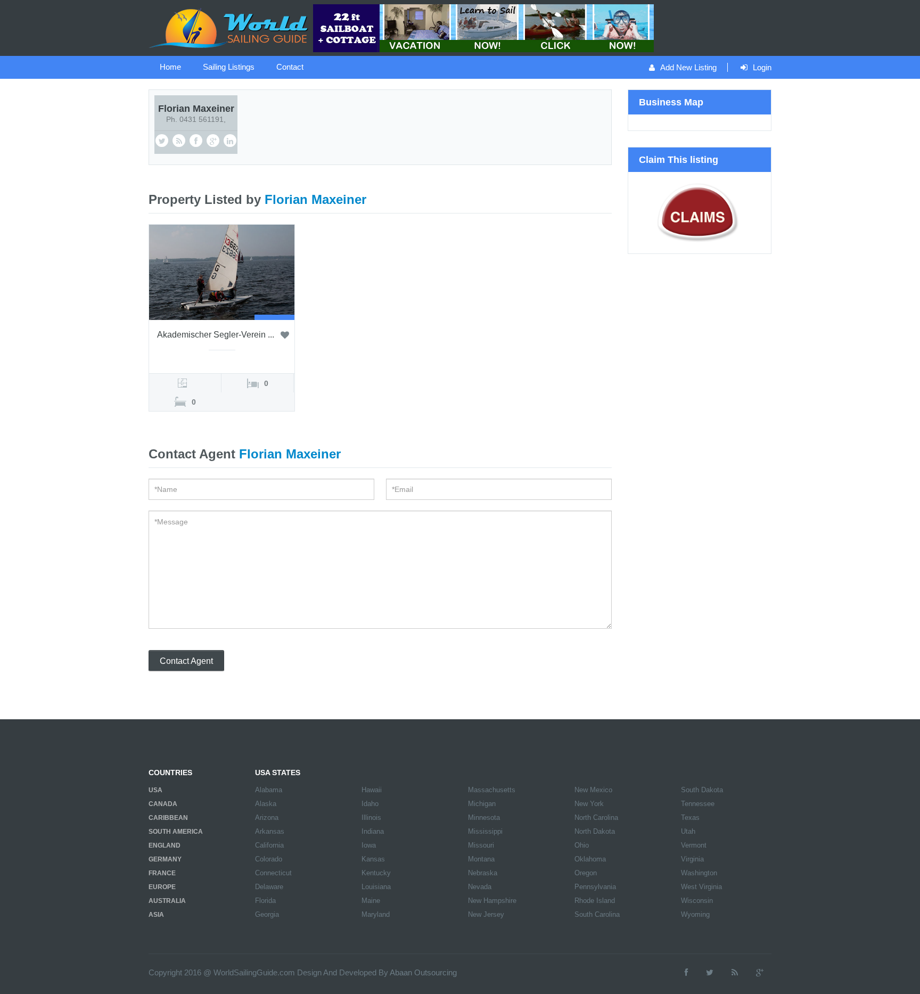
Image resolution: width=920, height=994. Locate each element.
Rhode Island (594, 901)
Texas (690, 818)
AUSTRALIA (167, 901)
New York (589, 804)
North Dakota (594, 831)
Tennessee (697, 804)
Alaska (265, 804)
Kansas (373, 859)
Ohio (581, 845)
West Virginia (701, 887)
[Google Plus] (759, 972)
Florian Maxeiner (196, 108)
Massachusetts (491, 790)
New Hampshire (492, 901)
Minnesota (484, 818)
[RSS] (735, 972)
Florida (265, 901)
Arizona (266, 818)
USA (155, 790)
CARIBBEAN (168, 818)
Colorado (268, 859)
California (269, 845)
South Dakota (702, 790)
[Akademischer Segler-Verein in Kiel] (221, 271)
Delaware (269, 887)
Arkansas (269, 831)
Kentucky (376, 873)
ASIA (156, 914)
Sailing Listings (228, 66)
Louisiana (376, 887)
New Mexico (593, 790)
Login (762, 67)
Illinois (371, 818)
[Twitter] (709, 972)
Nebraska (482, 873)
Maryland (376, 914)
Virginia (692, 859)
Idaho (370, 804)
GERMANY (165, 859)
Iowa (369, 845)
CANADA (163, 804)
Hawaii (372, 790)
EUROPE (162, 887)
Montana (481, 859)
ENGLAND (164, 845)
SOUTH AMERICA (176, 831)
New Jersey (486, 914)
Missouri (481, 845)
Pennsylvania (595, 887)
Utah (688, 831)
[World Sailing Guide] (229, 27)
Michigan (482, 804)
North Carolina (596, 818)
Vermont (694, 845)
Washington (699, 873)
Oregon (585, 873)
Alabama (268, 790)
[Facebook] (686, 972)
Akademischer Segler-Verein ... (215, 334)
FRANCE (162, 873)
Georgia (267, 914)
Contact (289, 66)
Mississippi (485, 831)
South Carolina (597, 914)
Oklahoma (590, 859)
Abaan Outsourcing (423, 972)
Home (170, 66)
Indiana (373, 831)
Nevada (479, 887)
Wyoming (695, 914)
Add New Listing (688, 67)
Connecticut (273, 873)
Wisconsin (697, 901)
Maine (371, 901)
